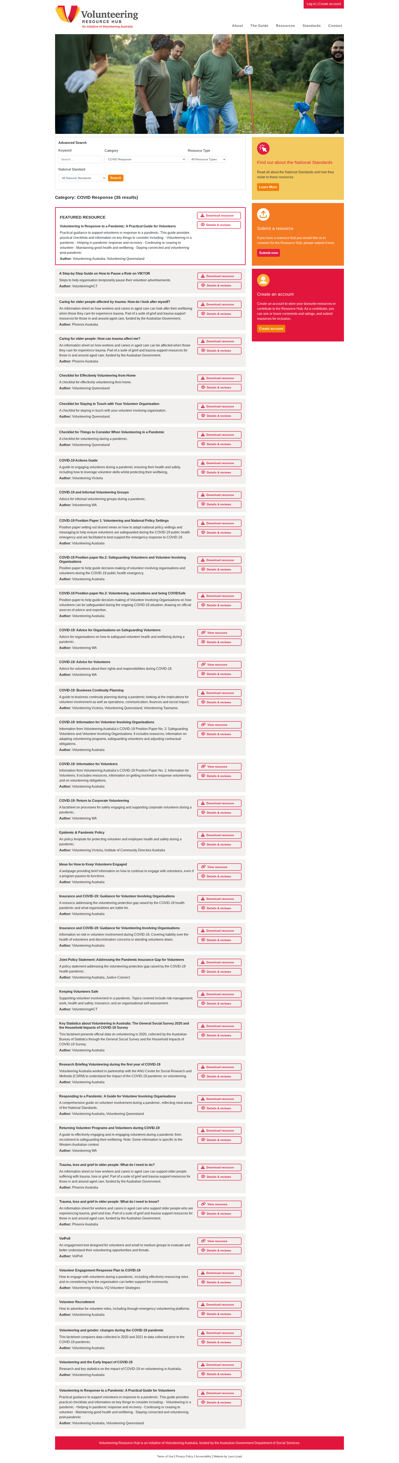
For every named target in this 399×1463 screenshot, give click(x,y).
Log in (311, 4)
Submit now (268, 253)
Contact (335, 25)
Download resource (220, 215)
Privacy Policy (184, 1456)
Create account (329, 4)
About (237, 25)
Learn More (268, 187)
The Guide (259, 25)
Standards (312, 25)
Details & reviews (218, 225)
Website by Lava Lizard (228, 1456)
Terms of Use (165, 1456)
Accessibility (203, 1456)
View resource (217, 632)
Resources (285, 25)
